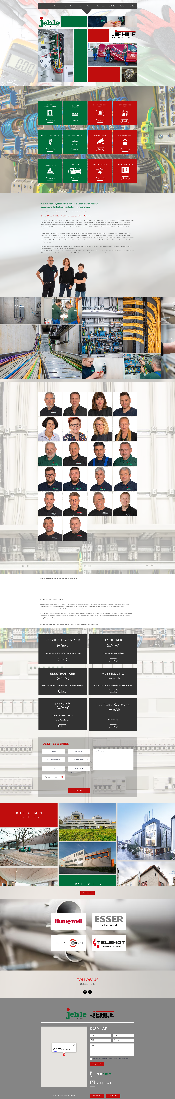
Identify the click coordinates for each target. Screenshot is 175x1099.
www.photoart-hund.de (67, 1095)
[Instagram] (90, 992)
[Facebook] (85, 992)
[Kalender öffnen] (62, 777)
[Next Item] (171, 338)
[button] (50, 121)
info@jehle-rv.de (104, 1083)
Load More (87, 893)
